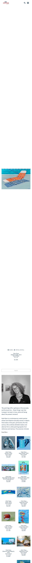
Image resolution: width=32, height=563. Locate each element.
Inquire (16, 370)
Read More (4, 432)
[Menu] (28, 3)
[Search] (24, 3)
